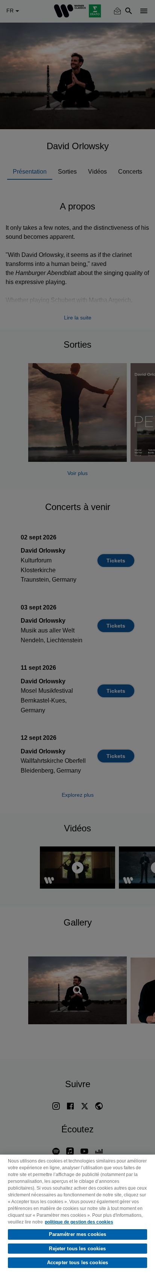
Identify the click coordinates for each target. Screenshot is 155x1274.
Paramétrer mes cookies (77, 1234)
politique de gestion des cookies (79, 1222)
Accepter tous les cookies (77, 1262)
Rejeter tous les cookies (77, 1248)
